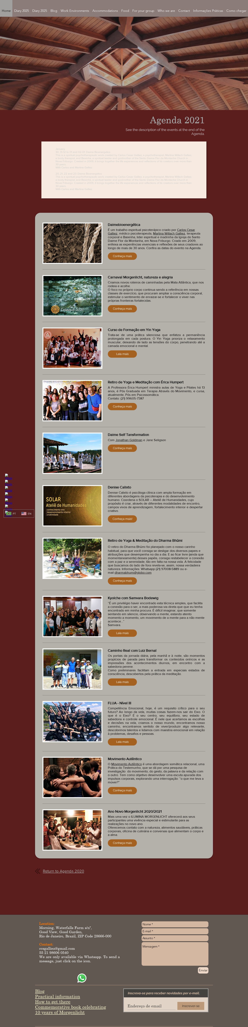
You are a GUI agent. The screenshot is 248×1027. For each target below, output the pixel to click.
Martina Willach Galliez (169, 233)
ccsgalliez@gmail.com (57, 948)
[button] (122, 256)
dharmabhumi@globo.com (133, 572)
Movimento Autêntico (126, 764)
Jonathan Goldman (128, 440)
